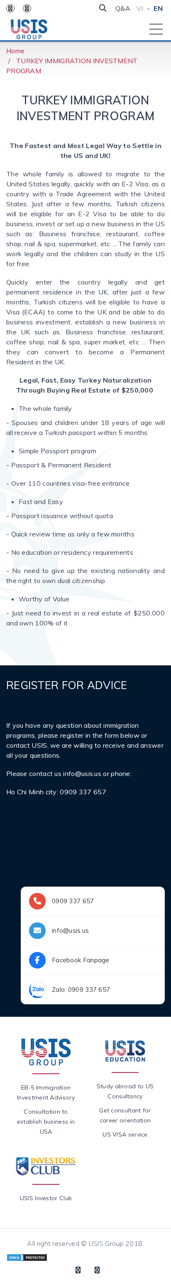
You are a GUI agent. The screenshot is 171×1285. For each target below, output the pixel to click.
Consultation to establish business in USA (46, 1121)
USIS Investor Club (46, 1198)
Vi (140, 8)
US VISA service (125, 1134)
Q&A (122, 8)
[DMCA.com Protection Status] (27, 1257)
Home (15, 51)
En (158, 8)
